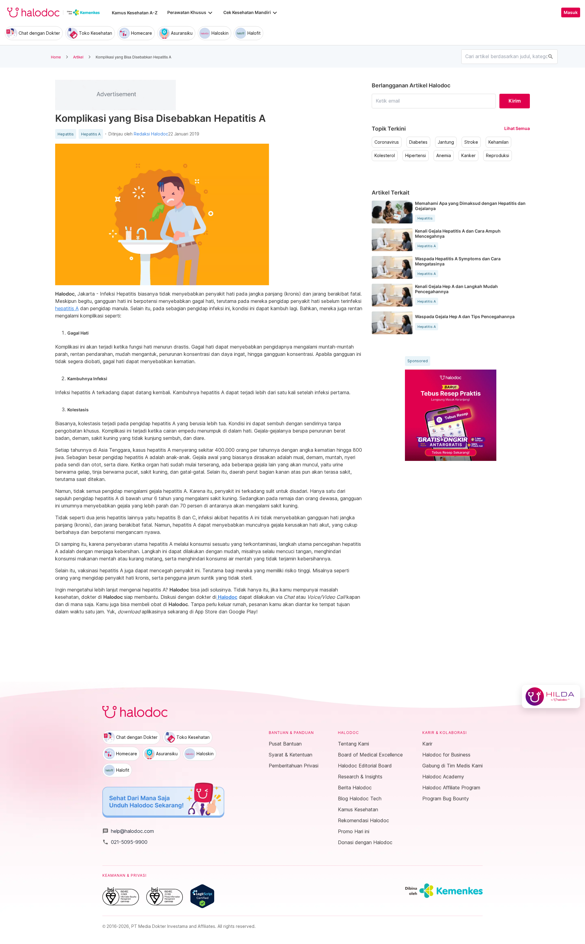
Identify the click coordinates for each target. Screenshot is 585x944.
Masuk (571, 12)
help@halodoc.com (128, 831)
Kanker (468, 155)
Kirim (515, 101)
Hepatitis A (91, 134)
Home (56, 56)
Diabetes (418, 142)
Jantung (446, 142)
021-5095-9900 (124, 842)
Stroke (471, 142)
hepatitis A (67, 308)
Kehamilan (498, 142)
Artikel (78, 56)
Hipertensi (415, 155)
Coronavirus (386, 142)
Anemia (443, 155)
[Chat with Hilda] (551, 696)
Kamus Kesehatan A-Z (135, 12)
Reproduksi (497, 155)
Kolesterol (384, 155)
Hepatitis (66, 134)
